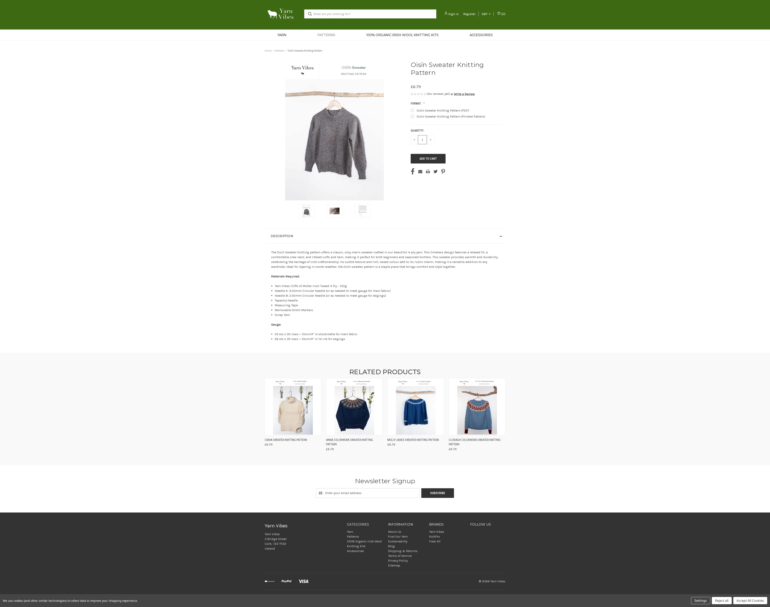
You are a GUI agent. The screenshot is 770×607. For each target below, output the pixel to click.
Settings (700, 600)
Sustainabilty (397, 541)
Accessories (481, 35)
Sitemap (394, 565)
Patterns (326, 35)
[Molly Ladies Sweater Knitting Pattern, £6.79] (415, 406)
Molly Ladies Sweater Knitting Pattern (413, 440)
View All (435, 541)
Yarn (281, 35)
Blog (391, 546)
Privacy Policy (398, 560)
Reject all (721, 600)
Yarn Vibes (436, 532)
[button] (463, 94)
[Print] (428, 171)
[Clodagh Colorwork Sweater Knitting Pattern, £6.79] (477, 406)
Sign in (453, 14)
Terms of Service (400, 556)
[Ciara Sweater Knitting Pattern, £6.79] (292, 406)
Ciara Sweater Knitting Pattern (286, 440)
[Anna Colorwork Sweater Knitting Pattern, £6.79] (354, 406)
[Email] (420, 171)
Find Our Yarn (398, 536)
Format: (416, 103)
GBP (485, 14)
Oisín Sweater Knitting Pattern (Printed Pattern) (451, 116)
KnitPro (434, 536)
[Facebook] (413, 171)
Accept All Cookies (750, 600)
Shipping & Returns (402, 551)
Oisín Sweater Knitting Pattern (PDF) (443, 110)
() (502, 14)
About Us (394, 532)
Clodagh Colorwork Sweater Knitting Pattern (474, 442)
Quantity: (417, 130)
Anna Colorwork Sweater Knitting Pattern (349, 442)
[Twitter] (436, 171)
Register (469, 14)
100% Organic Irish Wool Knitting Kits (402, 35)
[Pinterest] (443, 171)
